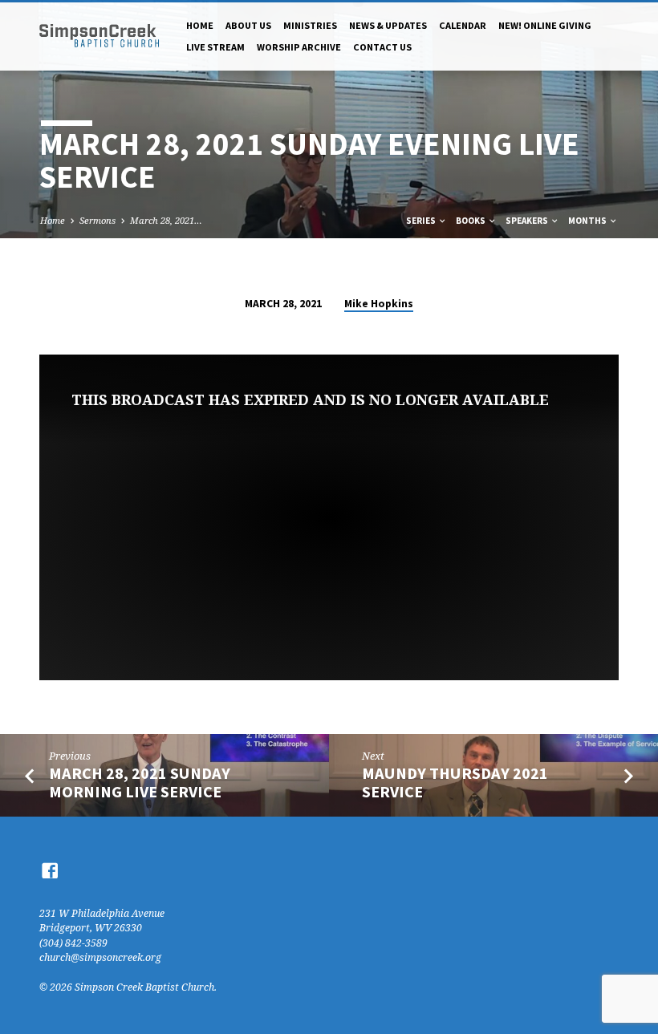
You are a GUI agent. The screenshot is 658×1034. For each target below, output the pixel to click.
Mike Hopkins (378, 303)
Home (199, 25)
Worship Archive (299, 47)
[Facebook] (49, 870)
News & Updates (388, 25)
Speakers (528, 220)
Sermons (97, 220)
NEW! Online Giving (544, 25)
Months (588, 220)
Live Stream (215, 47)
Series (421, 220)
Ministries (310, 25)
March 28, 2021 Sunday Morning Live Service (139, 782)
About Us (248, 25)
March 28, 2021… (166, 220)
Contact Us (382, 47)
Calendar (462, 25)
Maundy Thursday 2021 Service (455, 782)
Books (471, 220)
